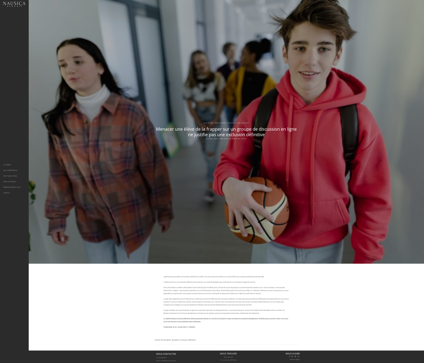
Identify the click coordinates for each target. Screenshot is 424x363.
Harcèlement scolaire (225, 123)
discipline (208, 123)
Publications (243, 123)
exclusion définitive (188, 340)
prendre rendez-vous (277, 319)
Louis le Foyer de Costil (235, 139)
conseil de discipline (163, 340)
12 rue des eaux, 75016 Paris (228, 360)
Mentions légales (295, 359)
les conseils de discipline (217, 319)
